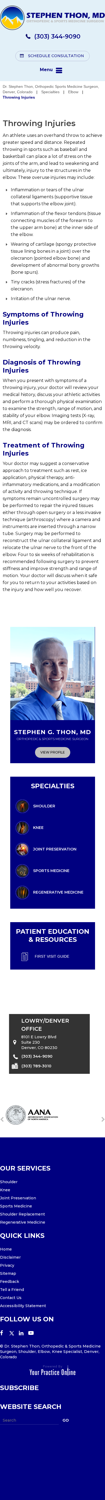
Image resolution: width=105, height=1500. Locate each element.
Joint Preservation (54, 848)
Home (6, 1249)
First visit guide (52, 956)
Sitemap (8, 1273)
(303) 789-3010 (36, 1065)
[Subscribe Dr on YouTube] (33, 1333)
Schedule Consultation (56, 55)
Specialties (50, 92)
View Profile (52, 752)
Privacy (7, 1265)
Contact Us (11, 1297)
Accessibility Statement (23, 1305)
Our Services (25, 1168)
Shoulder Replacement (22, 1214)
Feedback (9, 1281)
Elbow (73, 92)
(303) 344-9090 (57, 36)
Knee (38, 827)
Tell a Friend (12, 1289)
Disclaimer (10, 1257)
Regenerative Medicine (58, 892)
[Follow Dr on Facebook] (4, 1333)
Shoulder (44, 805)
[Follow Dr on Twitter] (14, 1333)
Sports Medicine (51, 870)
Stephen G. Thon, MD (52, 734)
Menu (46, 69)
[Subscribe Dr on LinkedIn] (23, 1333)
